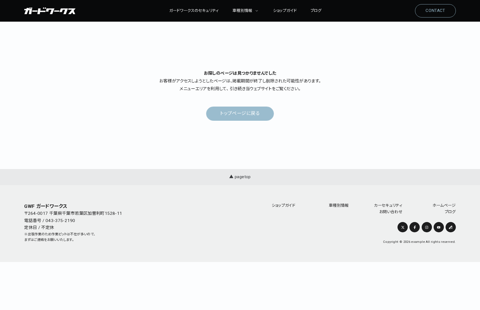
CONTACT (435, 10)
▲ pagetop (240, 176)
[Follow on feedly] (451, 227)
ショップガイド (285, 10)
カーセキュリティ (388, 205)
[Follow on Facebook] (414, 227)
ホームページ (444, 205)
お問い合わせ (390, 212)
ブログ (316, 10)
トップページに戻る (240, 113)
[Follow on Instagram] (427, 227)
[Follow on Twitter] (403, 227)
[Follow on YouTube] (439, 227)
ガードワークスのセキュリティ (194, 10)
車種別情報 (242, 10)
